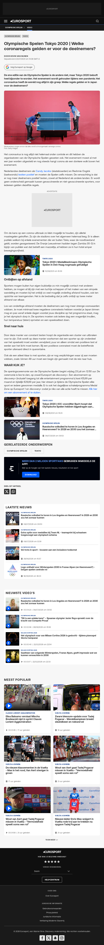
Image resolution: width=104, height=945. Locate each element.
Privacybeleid (52, 912)
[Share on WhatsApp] (13, 491)
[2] (48, 861)
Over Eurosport (52, 896)
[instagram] (61, 938)
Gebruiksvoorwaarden (52, 908)
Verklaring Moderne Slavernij (52, 921)
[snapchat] (55, 938)
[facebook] (42, 938)
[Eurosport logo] (20, 21)
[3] (52, 861)
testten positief (26, 174)
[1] (45, 861)
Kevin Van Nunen (19, 56)
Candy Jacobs (43, 171)
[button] (5, 21)
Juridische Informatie (52, 917)
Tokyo (25, 36)
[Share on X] (6, 491)
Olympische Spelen (12, 36)
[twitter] (48, 938)
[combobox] (52, 871)
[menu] (97, 21)
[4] (55, 861)
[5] (58, 861)
